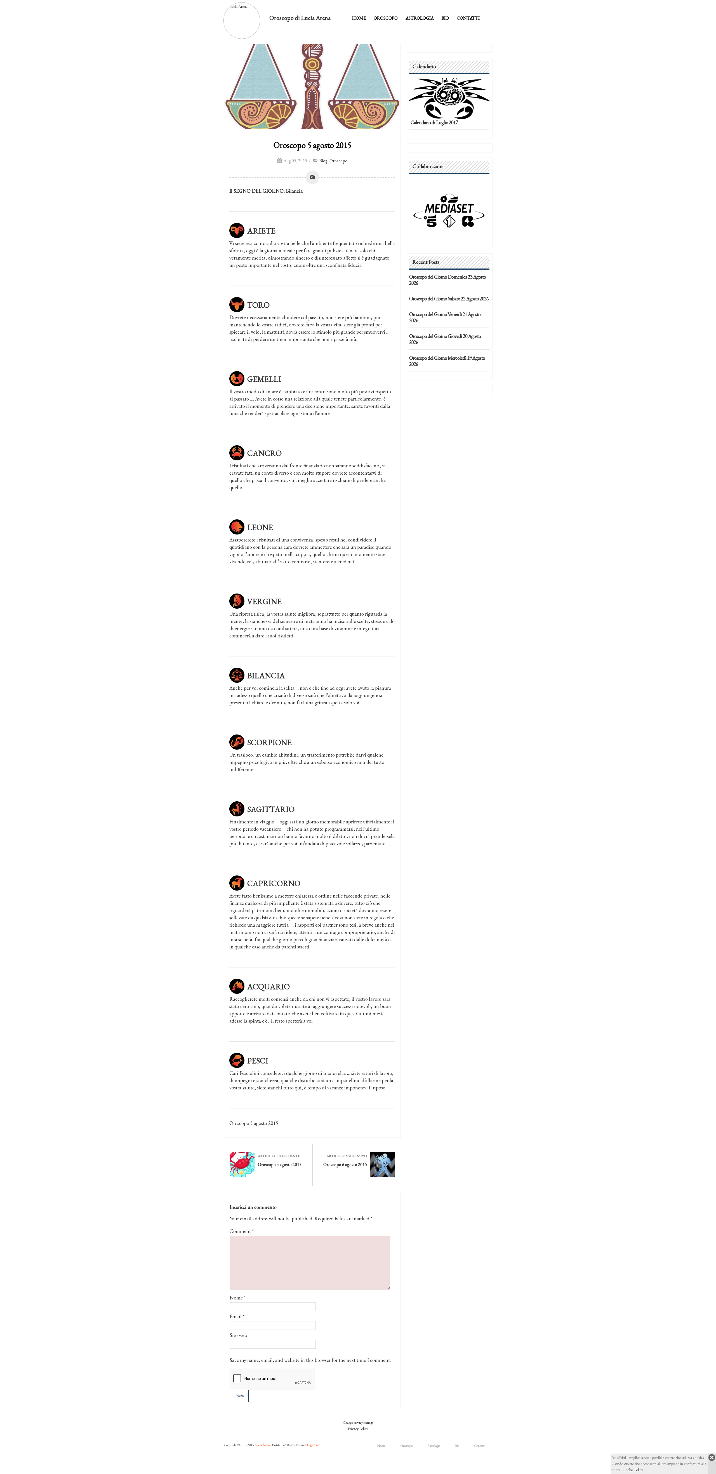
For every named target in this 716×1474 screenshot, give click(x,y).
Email (236, 1316)
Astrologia (420, 18)
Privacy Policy (358, 1428)
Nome (236, 1297)
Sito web (238, 1335)
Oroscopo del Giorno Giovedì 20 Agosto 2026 (445, 339)
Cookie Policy (633, 1469)
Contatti (468, 18)
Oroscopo (386, 18)
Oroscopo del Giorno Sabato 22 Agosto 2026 (449, 298)
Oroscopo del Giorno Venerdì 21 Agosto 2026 (445, 317)
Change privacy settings (358, 1422)
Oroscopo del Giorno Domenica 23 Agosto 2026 (447, 280)
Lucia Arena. (263, 1445)
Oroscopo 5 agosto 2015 (312, 145)
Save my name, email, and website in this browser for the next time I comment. (310, 1360)
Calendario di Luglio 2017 (434, 122)
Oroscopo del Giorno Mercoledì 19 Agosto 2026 (447, 361)
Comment (242, 1231)
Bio (445, 18)
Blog (323, 161)
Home (359, 18)
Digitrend (313, 1445)
